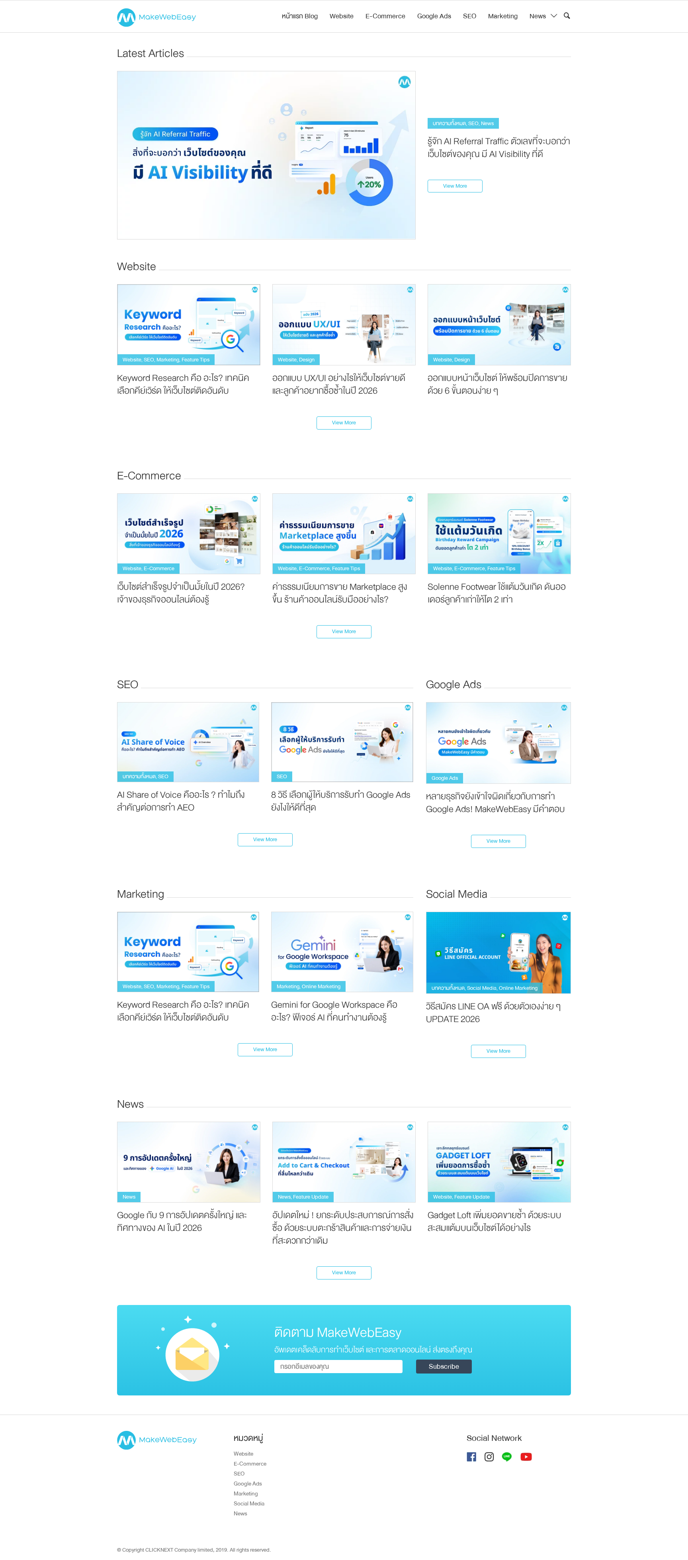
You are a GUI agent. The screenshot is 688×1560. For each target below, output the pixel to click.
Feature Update (310, 1196)
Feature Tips (195, 359)
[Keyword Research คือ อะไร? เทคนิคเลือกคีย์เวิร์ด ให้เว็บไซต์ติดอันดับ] (188, 324)
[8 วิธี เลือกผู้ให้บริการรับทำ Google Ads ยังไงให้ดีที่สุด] (342, 742)
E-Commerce (385, 16)
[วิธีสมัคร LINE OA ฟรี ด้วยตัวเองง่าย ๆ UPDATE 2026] (498, 952)
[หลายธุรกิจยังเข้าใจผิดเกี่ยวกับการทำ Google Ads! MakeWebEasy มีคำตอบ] (498, 742)
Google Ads (434, 16)
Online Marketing (321, 986)
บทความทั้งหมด (449, 123)
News (538, 16)
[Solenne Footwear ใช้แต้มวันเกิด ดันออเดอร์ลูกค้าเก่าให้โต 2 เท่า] (499, 533)
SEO (469, 16)
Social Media (481, 988)
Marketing (503, 16)
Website (342, 16)
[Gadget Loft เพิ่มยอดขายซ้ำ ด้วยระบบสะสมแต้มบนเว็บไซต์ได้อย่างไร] (499, 1162)
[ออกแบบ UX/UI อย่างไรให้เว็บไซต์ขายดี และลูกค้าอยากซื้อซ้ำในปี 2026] (344, 324)
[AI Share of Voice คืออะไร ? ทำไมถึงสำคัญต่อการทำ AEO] (188, 742)
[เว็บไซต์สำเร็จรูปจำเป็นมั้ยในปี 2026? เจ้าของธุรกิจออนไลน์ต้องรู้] (188, 533)
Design (307, 359)
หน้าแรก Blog (300, 16)
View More (455, 185)
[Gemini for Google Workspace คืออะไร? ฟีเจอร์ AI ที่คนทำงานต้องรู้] (342, 952)
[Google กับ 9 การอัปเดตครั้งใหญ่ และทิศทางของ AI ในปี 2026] (188, 1162)
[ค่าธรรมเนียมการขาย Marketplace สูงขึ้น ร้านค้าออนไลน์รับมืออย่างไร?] (344, 533)
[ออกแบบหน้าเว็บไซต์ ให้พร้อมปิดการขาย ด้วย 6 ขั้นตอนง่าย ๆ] (499, 324)
